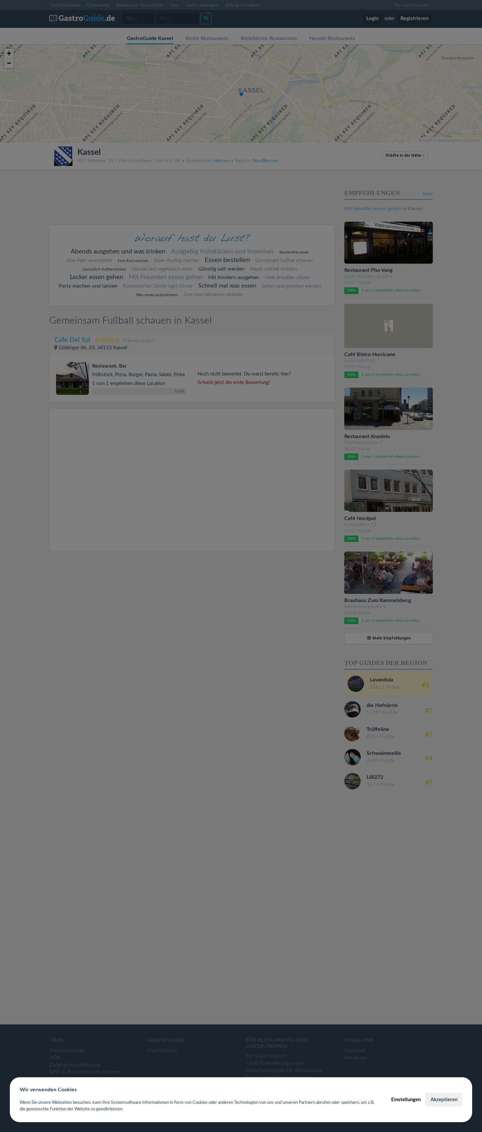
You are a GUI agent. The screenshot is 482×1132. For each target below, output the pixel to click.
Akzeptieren (444, 1099)
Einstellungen (406, 1099)
